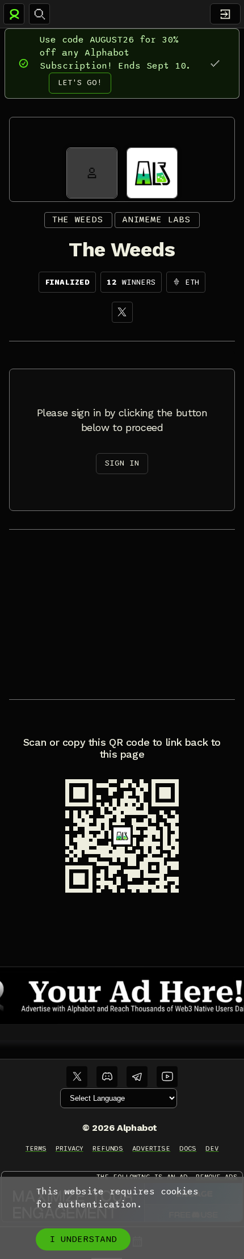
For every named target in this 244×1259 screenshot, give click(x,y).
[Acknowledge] (214, 63)
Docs (187, 1148)
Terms (36, 1148)
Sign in (122, 463)
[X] (122, 312)
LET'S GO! (80, 82)
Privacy (69, 1148)
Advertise (151, 1148)
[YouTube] (167, 1076)
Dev (211, 1148)
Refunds (108, 1148)
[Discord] (106, 1076)
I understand (83, 1239)
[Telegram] (137, 1076)
